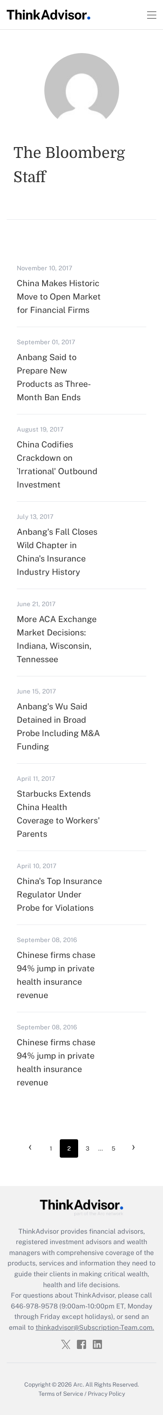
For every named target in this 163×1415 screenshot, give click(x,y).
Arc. (78, 1384)
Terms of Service (60, 1393)
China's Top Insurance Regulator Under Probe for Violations (59, 894)
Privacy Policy (106, 1393)
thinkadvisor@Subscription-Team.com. (95, 1327)
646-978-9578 (34, 1306)
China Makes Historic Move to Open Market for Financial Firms (59, 296)
